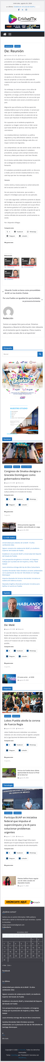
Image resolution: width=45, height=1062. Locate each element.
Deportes (7, 716)
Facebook (6, 971)
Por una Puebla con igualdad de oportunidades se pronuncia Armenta (21, 299)
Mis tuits (5, 1038)
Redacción (23, 55)
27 (22, 956)
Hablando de (8, 46)
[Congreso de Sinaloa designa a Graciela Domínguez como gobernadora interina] (22, 453)
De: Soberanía (9, 267)
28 (27, 956)
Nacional (16, 467)
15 (33, 948)
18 (10, 952)
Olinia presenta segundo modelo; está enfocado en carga (29, 526)
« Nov (4, 965)
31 (4, 960)
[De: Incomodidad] (28, 262)
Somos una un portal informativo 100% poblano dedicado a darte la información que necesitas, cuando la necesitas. (21, 919)
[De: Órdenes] (11, 274)
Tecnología (8, 813)
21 (27, 952)
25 (10, 956)
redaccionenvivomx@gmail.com (13, 925)
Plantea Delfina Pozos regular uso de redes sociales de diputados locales (28, 880)
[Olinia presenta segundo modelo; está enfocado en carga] (9, 527)
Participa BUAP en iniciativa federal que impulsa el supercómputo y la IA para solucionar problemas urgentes (20, 825)
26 (16, 956)
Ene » (9, 965)
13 (22, 948)
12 (16, 948)
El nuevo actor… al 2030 (26, 677)
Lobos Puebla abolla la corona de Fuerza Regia (22, 722)
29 (33, 956)
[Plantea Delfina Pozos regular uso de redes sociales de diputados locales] (9, 882)
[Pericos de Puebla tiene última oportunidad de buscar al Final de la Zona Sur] (9, 774)
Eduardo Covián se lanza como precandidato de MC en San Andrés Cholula (22, 291)
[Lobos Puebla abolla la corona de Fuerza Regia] (22, 702)
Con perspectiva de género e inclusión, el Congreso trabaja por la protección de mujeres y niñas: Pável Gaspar (20, 561)
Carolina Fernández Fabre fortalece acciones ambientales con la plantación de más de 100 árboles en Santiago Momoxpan (22, 573)
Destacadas (8, 467)
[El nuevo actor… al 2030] (9, 678)
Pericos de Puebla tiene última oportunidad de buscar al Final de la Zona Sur (28, 773)
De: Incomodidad (27, 267)
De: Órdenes (8, 279)
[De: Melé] (22, 606)
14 (27, 948)
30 (39, 956)
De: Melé (9, 625)
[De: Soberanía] (11, 262)
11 (10, 948)
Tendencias (17, 813)
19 (16, 952)
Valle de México (26, 467)
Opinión (17, 46)
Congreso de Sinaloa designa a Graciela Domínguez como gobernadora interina (22, 474)
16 (39, 948)
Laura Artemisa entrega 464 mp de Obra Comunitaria (21, 567)
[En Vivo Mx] (4, 34)
